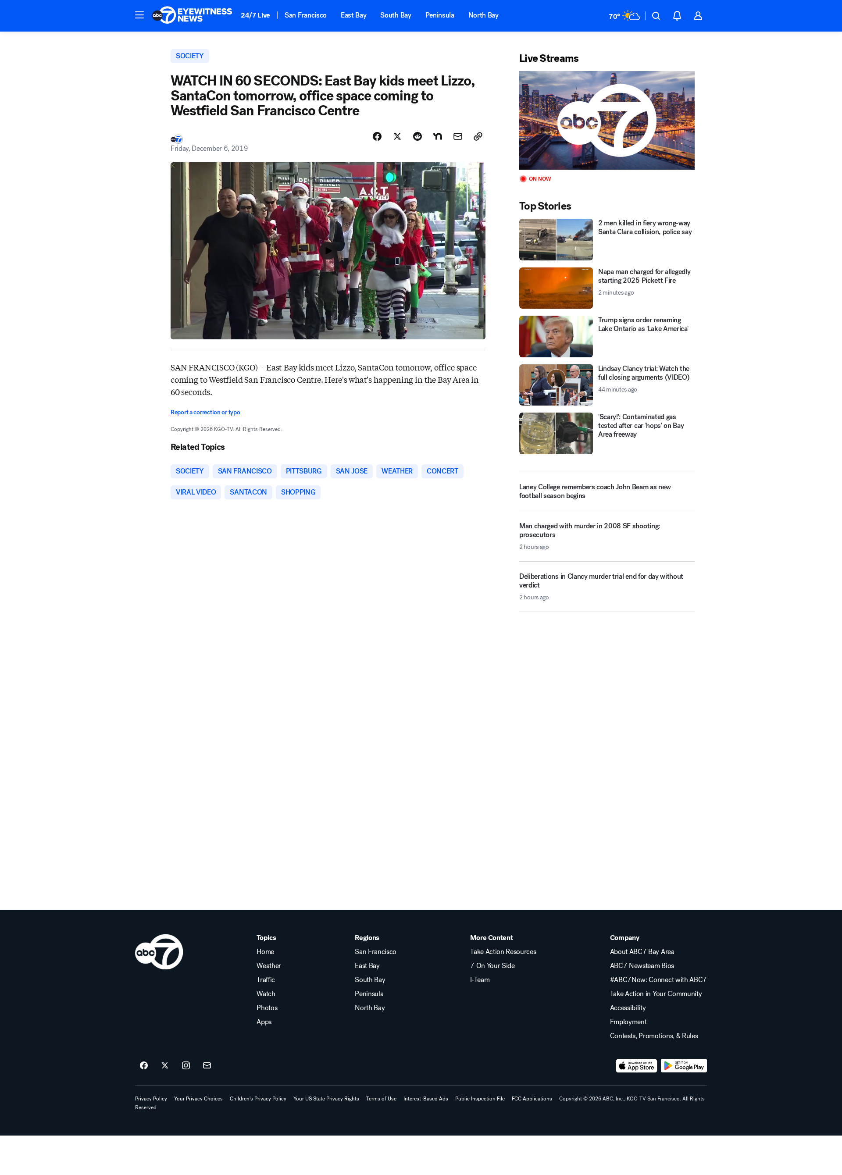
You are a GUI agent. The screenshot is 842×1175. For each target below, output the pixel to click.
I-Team (479, 979)
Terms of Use (381, 1098)
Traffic (266, 979)
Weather (269, 965)
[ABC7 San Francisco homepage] (192, 15)
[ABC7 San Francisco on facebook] (144, 1066)
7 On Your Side (492, 965)
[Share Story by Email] (457, 136)
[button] (139, 15)
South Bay (395, 15)
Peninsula (439, 15)
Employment (628, 1021)
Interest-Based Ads (425, 1098)
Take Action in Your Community (656, 993)
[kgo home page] (159, 951)
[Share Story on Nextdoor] (437, 136)
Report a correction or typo (205, 412)
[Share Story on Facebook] (377, 136)
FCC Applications (532, 1098)
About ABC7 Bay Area (642, 951)
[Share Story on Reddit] (417, 136)
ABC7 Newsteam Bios (642, 965)
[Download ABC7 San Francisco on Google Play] (684, 1066)
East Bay (353, 15)
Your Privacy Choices (198, 1098)
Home (265, 951)
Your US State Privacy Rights (326, 1098)
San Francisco (306, 15)
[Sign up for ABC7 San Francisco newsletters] (207, 1066)
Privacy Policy (151, 1098)
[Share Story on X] (397, 136)
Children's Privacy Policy (258, 1098)
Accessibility (628, 1007)
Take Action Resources (503, 951)
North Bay (483, 15)
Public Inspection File (480, 1098)
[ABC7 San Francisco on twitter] (165, 1066)
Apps (264, 1021)
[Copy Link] (478, 136)
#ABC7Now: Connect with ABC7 (658, 979)
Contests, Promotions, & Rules (654, 1036)
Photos (267, 1007)
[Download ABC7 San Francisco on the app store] (637, 1066)
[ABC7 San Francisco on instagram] (186, 1066)
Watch (266, 993)
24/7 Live (255, 15)
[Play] (607, 120)
